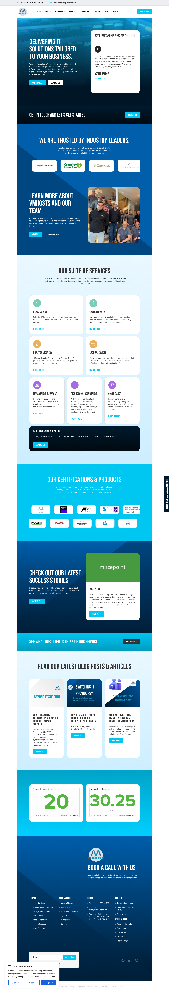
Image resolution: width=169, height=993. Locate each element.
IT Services (59, 11)
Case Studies (97, 11)
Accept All (48, 983)
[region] (32, 975)
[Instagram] (136, 960)
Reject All (32, 983)
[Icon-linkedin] (130, 960)
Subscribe (69, 957)
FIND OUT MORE (38, 329)
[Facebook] (123, 960)
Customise (16, 983)
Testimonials (84, 11)
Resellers (72, 11)
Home (39, 11)
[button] (127, 35)
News (106, 11)
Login (114, 11)
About (47, 11)
